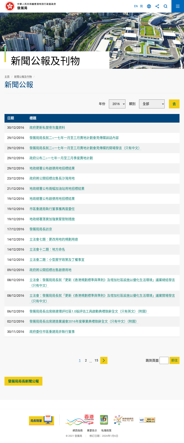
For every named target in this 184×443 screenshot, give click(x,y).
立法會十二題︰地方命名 (47, 249)
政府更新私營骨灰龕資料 (47, 127)
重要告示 (92, 430)
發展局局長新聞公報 (23, 381)
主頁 (7, 76)
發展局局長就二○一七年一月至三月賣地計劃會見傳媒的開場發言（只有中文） (85, 148)
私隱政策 (106, 430)
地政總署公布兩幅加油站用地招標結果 (56, 188)
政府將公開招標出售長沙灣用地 (52, 178)
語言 (149, 6)
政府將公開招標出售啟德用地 (50, 270)
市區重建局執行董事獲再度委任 (52, 209)
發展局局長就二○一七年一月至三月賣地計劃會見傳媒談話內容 (74, 138)
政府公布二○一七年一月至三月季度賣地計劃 (61, 158)
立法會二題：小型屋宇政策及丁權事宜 (56, 260)
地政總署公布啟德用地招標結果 (52, 168)
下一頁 (103, 360)
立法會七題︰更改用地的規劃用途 (53, 239)
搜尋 (165, 6)
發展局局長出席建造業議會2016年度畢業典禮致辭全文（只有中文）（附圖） (84, 321)
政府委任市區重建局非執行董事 (52, 332)
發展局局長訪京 (40, 229)
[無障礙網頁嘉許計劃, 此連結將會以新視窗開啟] (123, 420)
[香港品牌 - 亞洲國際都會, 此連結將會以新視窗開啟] (79, 420)
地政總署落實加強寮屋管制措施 (52, 219)
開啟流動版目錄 (177, 6)
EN (136, 6)
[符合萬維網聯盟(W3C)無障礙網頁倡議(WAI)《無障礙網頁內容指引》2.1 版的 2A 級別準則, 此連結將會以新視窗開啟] (147, 420)
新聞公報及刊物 (23, 76)
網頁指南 (78, 430)
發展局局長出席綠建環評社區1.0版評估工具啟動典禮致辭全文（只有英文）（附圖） (89, 311)
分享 (157, 6)
